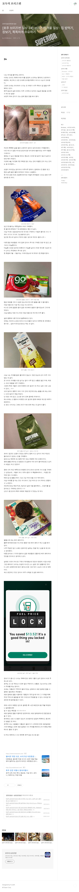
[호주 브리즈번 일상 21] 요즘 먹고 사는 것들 (19, 816)
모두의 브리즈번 (11, 3)
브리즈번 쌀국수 (65, 170)
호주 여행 (63, 147)
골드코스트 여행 (70, 130)
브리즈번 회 (64, 165)
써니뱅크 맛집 (64, 132)
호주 (73, 162)
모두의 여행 (64, 69)
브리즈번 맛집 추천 (65, 142)
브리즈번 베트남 (65, 137)
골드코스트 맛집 (70, 150)
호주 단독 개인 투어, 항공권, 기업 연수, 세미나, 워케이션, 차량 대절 (21, 774)
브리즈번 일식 (72, 140)
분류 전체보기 (64, 54)
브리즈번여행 (72, 132)
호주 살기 (63, 135)
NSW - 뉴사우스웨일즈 (67, 76)
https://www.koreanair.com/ (14, 753)
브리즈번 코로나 (65, 152)
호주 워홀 (63, 150)
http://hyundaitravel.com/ (14, 767)
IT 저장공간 (65, 87)
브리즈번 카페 (64, 160)
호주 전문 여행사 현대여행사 (17, 770)
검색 (70, 3)
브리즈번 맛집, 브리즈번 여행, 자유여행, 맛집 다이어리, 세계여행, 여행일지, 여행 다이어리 (25, 856)
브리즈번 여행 (72, 160)
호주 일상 (63, 130)
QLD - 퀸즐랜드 (66, 74)
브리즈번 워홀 (64, 157)
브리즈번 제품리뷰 (66, 65)
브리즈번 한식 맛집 (65, 167)
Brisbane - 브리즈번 (67, 71)
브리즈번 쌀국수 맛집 (66, 162)
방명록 (11, 10)
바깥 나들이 (65, 79)
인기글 (68, 112)
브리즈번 (71, 157)
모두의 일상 (9, 795)
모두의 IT (63, 82)
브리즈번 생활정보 (66, 60)
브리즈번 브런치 (71, 127)
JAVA (63, 85)
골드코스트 (71, 145)
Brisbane (63, 127)
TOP (75, 885)
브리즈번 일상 (18, 795)
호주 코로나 (69, 135)
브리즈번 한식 (64, 140)
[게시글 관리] (13, 785)
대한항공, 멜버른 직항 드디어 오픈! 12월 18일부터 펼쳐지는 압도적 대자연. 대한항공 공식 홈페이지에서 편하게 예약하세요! (21, 760)
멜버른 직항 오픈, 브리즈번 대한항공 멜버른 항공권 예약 (21, 756)
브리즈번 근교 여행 (65, 155)
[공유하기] (10, 785)
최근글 (63, 112)
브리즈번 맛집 (65, 63)
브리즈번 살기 (70, 147)
